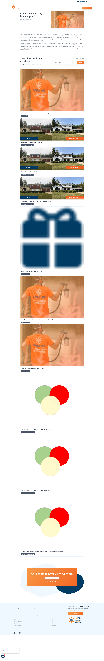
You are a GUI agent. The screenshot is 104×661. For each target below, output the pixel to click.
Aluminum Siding (17, 608)
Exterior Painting (48, 8)
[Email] (28, 19)
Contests (53, 627)
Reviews (53, 615)
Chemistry (35, 610)
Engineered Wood (17, 612)
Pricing (53, 619)
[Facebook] (21, 19)
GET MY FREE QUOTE (52, 577)
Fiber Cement (16, 615)
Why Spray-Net (39, 8)
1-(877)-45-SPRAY (81, 2)
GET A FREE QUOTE (87, 8)
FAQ (52, 623)
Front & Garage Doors (18, 621)
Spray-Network (36, 612)
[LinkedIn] (23, 19)
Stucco (15, 617)
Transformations (69, 8)
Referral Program (36, 615)
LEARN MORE (75, 613)
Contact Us (54, 625)
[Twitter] (26, 19)
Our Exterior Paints (36, 608)
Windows (16, 623)
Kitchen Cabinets (17, 625)
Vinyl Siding (16, 610)
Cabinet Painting (59, 8)
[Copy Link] (30, 19)
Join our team (54, 610)
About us (53, 608)
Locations (77, 8)
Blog (52, 621)
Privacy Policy (74, 633)
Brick (15, 619)
